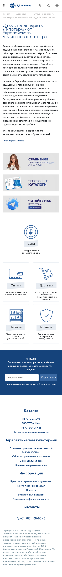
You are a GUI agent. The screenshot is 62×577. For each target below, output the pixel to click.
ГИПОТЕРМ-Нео (31, 423)
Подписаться (48, 377)
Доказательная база (31, 460)
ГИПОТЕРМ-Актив (31, 427)
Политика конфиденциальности (31, 499)
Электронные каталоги (31, 494)
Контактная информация (31, 485)
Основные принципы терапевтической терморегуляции (31, 450)
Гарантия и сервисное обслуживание (31, 481)
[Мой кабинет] (57, 5)
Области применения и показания (31, 456)
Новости (31, 490)
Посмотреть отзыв (13, 140)
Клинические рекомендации (31, 465)
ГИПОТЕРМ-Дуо (31, 418)
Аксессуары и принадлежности (31, 432)
